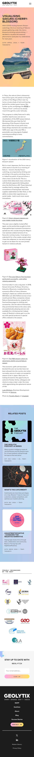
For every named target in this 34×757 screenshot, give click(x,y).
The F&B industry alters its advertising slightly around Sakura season (14, 361)
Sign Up (17, 676)
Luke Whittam (7, 390)
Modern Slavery (17, 744)
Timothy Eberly (14, 396)
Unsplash (25, 396)
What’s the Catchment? (15, 490)
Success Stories (17, 719)
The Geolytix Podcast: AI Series (13, 445)
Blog (17, 715)
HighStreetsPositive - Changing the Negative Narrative (14, 535)
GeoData (17, 707)
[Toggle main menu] (30, 3)
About (17, 711)
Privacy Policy (17, 748)
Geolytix (13, 392)
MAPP (17, 703)
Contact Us (17, 724)
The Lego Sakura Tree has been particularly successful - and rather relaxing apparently (16, 279)
